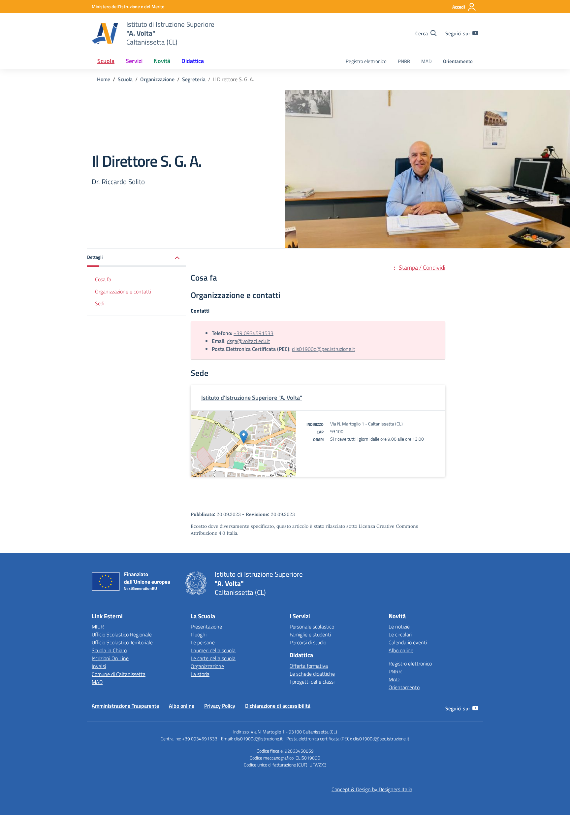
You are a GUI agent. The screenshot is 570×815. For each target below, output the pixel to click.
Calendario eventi (408, 642)
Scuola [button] (105, 60)
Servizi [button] (134, 60)
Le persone (203, 642)
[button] (136, 258)
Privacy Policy (219, 706)
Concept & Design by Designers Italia (372, 789)
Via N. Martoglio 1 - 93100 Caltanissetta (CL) (294, 731)
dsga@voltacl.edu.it (248, 341)
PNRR (404, 61)
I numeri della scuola (213, 650)
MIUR (98, 626)
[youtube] (475, 33)
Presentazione (206, 626)
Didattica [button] (192, 60)
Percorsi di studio (308, 642)
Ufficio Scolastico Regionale (122, 634)
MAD (426, 61)
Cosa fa (103, 279)
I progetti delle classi (312, 682)
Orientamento (458, 61)
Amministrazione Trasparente (125, 706)
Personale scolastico (312, 626)
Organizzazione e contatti (123, 291)
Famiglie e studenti (310, 634)
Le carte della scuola (213, 658)
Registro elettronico (366, 61)
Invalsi (99, 666)
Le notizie (399, 626)
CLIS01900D (308, 757)
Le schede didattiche (312, 674)
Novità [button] (162, 60)
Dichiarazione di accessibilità (277, 706)
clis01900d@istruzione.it (258, 738)
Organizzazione (207, 666)
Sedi (99, 304)
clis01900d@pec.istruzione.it (323, 349)
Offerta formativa (309, 666)
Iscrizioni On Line (110, 658)
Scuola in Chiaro (109, 650)
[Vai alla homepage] (105, 33)
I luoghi (198, 634)
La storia (200, 674)
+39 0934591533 (253, 333)
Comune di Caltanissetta (118, 674)
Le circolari (400, 634)
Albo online (401, 650)
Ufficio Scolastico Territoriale (122, 642)
